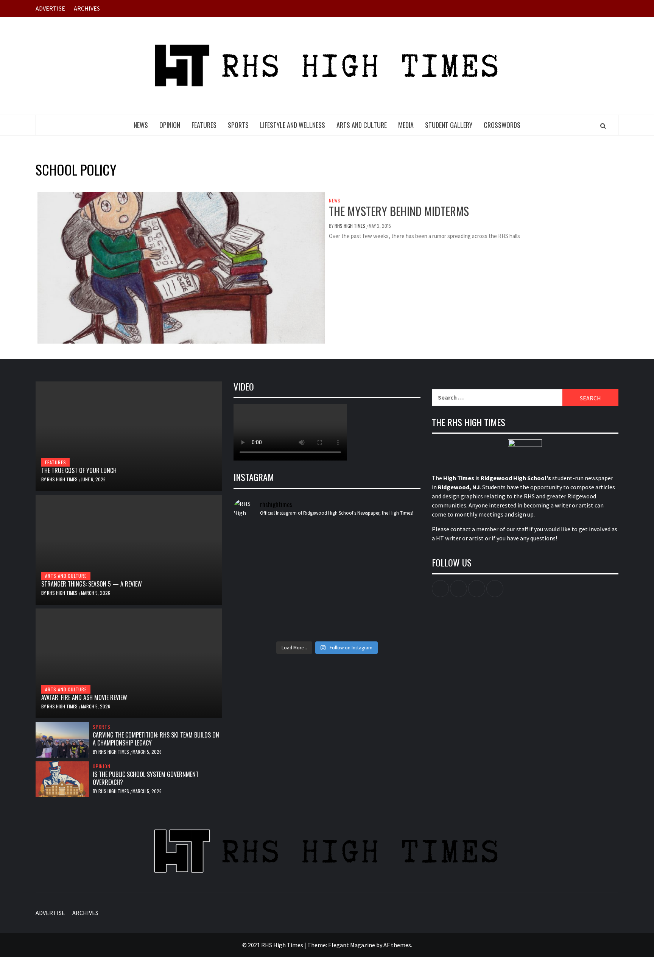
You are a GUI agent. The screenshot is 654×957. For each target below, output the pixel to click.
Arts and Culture (361, 125)
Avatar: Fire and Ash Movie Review (84, 697)
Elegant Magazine (351, 945)
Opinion (169, 125)
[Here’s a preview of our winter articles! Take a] (263, 543)
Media (406, 125)
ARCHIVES (87, 8)
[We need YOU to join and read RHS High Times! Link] (327, 543)
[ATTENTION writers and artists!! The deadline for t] (263, 581)
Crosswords (502, 125)
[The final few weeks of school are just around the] (390, 618)
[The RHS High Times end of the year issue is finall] (327, 618)
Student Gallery (448, 125)
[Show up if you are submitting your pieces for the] (390, 543)
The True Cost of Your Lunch (79, 470)
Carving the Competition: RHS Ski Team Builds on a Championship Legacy (156, 738)
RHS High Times (350, 226)
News (141, 125)
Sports (238, 125)
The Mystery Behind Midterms (399, 210)
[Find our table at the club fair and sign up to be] (263, 618)
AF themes (397, 945)
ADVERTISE (50, 8)
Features (204, 125)
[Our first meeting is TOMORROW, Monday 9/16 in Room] (390, 581)
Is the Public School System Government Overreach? (146, 778)
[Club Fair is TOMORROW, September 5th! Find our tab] (327, 581)
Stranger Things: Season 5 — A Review (91, 583)
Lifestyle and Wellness (292, 125)
